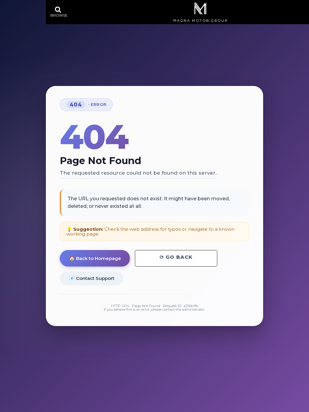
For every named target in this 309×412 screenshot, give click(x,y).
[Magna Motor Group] (200, 12)
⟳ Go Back (176, 257)
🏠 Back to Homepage (95, 258)
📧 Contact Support (91, 278)
